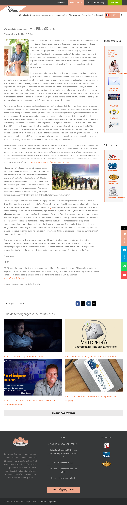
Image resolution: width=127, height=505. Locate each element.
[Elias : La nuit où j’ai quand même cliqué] (33, 335)
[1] (50, 207)
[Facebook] (77, 303)
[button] (121, 15)
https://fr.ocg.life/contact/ (14, 278)
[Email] (94, 303)
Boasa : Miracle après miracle (63, 478)
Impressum (52, 502)
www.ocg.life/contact (117, 73)
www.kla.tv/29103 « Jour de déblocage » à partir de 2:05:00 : (50, 162)
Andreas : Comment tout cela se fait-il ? (63, 470)
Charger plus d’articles (63, 413)
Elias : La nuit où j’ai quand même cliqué (23, 356)
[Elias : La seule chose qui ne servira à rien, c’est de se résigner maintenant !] (33, 377)
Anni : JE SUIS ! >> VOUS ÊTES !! (63, 444)
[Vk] (88, 303)
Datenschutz (43, 502)
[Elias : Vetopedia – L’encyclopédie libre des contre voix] (94, 335)
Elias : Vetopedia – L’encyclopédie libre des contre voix (91, 356)
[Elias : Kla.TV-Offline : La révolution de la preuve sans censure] (94, 375)
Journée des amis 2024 (113, 89)
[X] (83, 303)
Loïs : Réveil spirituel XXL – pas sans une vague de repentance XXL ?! (64, 453)
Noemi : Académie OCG (63, 462)
